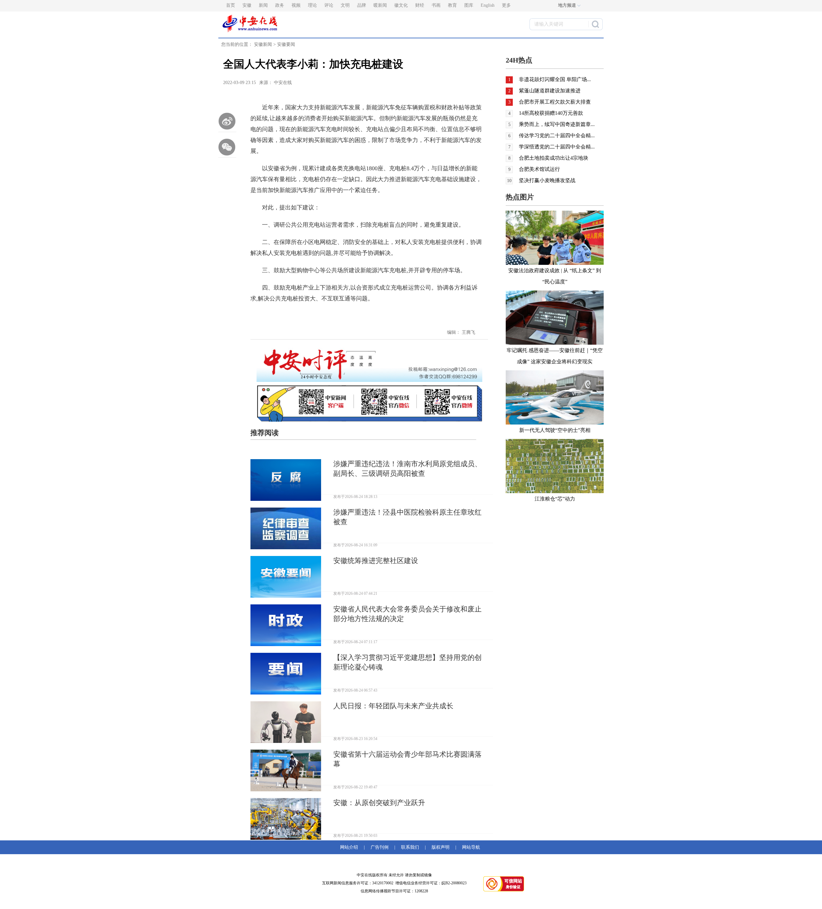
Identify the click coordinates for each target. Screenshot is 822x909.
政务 (279, 5)
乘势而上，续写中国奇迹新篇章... (557, 124)
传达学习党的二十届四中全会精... (557, 135)
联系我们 (410, 847)
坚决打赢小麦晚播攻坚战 (547, 180)
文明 (345, 5)
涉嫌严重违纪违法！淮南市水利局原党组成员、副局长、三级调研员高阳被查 (407, 468)
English (487, 5)
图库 (468, 5)
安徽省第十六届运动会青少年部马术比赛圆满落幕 (407, 759)
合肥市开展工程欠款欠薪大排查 (555, 102)
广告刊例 (379, 847)
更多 (506, 5)
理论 (312, 5)
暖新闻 (380, 5)
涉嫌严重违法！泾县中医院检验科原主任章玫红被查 (407, 517)
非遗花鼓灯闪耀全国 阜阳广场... (555, 79)
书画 (436, 5)
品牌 (361, 5)
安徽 (246, 5)
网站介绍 (350, 847)
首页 (230, 5)
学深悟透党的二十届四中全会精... (557, 146)
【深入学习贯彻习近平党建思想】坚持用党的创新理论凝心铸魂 (407, 662)
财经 (419, 5)
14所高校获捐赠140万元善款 (551, 113)
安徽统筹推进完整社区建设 (375, 561)
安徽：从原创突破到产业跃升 (379, 803)
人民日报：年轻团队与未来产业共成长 (393, 706)
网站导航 (469, 847)
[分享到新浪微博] (227, 121)
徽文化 (401, 5)
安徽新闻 (263, 44)
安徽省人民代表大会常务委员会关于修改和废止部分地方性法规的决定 (407, 614)
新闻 (263, 5)
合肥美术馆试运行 (539, 169)
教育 (452, 5)
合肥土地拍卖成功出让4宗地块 (553, 158)
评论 (328, 5)
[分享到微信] (227, 147)
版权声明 (440, 847)
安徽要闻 (286, 44)
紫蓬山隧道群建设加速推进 (550, 90)
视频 (296, 5)
